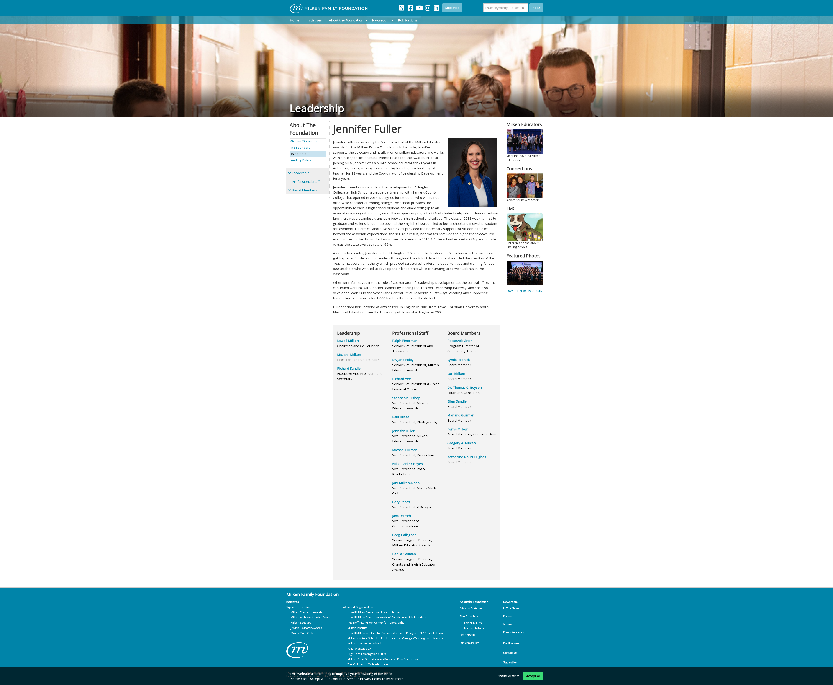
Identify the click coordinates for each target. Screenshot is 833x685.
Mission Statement (472, 608)
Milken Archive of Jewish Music (311, 617)
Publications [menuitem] (407, 20)
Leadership (467, 635)
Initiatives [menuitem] (314, 20)
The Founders (469, 616)
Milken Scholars (301, 623)
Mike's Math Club (302, 633)
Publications (511, 643)
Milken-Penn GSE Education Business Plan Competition (384, 659)
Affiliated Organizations (359, 607)
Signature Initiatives (299, 607)
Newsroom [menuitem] (380, 20)
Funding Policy (469, 642)
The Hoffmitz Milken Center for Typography (376, 623)
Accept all (533, 676)
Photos (508, 616)
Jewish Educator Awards (306, 628)
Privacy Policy (370, 679)
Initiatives (292, 602)
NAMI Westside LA (359, 649)
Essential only (508, 675)
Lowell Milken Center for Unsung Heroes (374, 612)
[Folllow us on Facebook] (410, 7)
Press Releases (513, 632)
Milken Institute (357, 628)
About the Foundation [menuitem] (346, 20)
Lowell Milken (473, 623)
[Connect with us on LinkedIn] (436, 7)
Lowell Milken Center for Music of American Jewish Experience (388, 617)
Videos (507, 624)
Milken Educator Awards (306, 612)
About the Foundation (474, 602)
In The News (511, 608)
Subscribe (452, 8)
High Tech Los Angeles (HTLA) (367, 654)
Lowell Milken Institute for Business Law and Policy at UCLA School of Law (395, 633)
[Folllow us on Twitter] (402, 7)
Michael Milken (474, 628)
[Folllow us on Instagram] (428, 7)
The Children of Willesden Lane (368, 664)
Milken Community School (364, 643)
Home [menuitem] (294, 20)
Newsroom (510, 602)
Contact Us (510, 653)
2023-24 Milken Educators (524, 291)
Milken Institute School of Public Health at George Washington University (395, 638)
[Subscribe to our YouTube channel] (419, 7)
